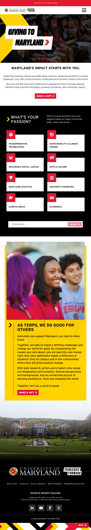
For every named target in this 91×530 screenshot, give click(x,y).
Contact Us (24, 484)
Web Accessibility (55, 484)
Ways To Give (12, 484)
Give (81, 525)
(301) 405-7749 (32, 500)
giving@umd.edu (64, 500)
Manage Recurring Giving (74, 484)
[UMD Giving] (20, 10)
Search (73, 224)
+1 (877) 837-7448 (45, 500)
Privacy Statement (38, 484)
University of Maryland (45, 3)
